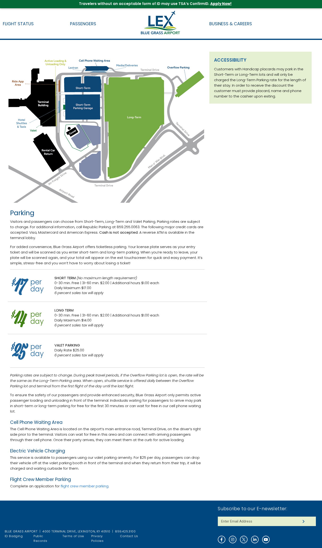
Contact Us (129, 536)
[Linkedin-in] (255, 539)
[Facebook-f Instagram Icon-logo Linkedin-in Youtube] (266, 539)
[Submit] (303, 521)
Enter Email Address (233, 514)
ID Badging (14, 536)
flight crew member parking (84, 486)
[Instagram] (232, 539)
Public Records (40, 538)
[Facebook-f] (221, 539)
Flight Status (18, 24)
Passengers (83, 24)
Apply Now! (220, 3)
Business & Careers (230, 24)
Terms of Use (73, 536)
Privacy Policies (97, 538)
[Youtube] (266, 539)
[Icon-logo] (244, 539)
